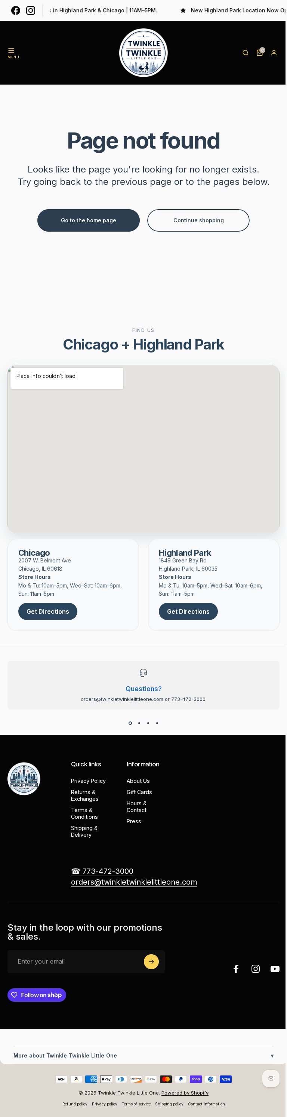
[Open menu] (11, 50)
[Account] (274, 52)
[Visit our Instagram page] (30, 10)
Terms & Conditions (84, 813)
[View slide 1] (130, 722)
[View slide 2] (139, 722)
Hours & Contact (136, 806)
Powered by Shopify (182, 1093)
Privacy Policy (88, 781)
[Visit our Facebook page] (15, 10)
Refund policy (71, 1104)
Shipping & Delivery (84, 831)
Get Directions (48, 611)
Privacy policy (101, 1104)
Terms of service (133, 1104)
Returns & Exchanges (85, 795)
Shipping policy (166, 1104)
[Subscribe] (151, 961)
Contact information (203, 1104)
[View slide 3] (148, 722)
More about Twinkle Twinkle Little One (140, 1055)
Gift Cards (139, 792)
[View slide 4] (156, 722)
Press (134, 821)
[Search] (245, 52)
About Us (138, 781)
